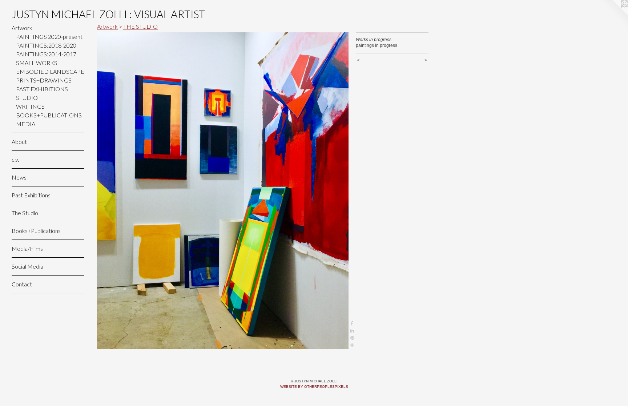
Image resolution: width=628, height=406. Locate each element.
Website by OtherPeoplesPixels (314, 387)
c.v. (15, 159)
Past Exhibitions (31, 195)
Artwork (22, 27)
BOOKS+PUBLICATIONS (49, 115)
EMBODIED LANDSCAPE (50, 71)
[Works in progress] (223, 190)
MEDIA (25, 123)
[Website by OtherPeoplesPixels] (613, 14)
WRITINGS (30, 106)
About (19, 141)
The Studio (25, 212)
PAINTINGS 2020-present (49, 36)
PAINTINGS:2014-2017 (46, 54)
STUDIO (27, 97)
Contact (22, 284)
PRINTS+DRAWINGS (44, 80)
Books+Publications (36, 230)
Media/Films (27, 248)
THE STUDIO (140, 26)
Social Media (27, 266)
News (19, 177)
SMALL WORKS (36, 62)
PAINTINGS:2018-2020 (46, 45)
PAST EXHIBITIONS (42, 88)
